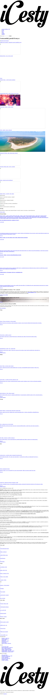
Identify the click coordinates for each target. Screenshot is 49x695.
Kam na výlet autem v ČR (6, 656)
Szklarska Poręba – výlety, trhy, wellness (8, 650)
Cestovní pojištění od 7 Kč (6, 29)
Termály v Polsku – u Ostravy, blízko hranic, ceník (23, 217)
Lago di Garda (4, 642)
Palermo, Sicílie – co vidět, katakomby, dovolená (15, 216)
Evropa (3, 30)
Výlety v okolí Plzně (5, 657)
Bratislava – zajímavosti (5, 638)
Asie (2, 31)
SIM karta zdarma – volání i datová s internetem (36, 215)
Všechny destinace (3, 352)
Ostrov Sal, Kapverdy (5, 641)
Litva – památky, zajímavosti (6, 648)
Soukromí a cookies (5, 659)
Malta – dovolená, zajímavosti (6, 643)
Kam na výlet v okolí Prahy (6, 658)
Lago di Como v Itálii (5, 646)
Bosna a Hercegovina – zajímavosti (7, 647)
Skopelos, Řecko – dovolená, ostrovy (7, 651)
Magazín (3, 34)
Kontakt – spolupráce (5, 660)
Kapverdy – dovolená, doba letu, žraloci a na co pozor (23, 218)
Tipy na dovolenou (3, 308)
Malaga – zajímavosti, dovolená (6, 649)
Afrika (3, 32)
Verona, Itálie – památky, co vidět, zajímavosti (22, 215)
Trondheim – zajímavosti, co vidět (7, 655)
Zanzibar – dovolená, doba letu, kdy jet (9, 217)
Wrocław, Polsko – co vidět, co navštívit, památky (7, 215)
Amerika (3, 33)
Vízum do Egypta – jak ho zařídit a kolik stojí (38, 217)
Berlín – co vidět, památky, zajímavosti (29, 216)
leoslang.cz (5, 693)
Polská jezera (4, 640)
